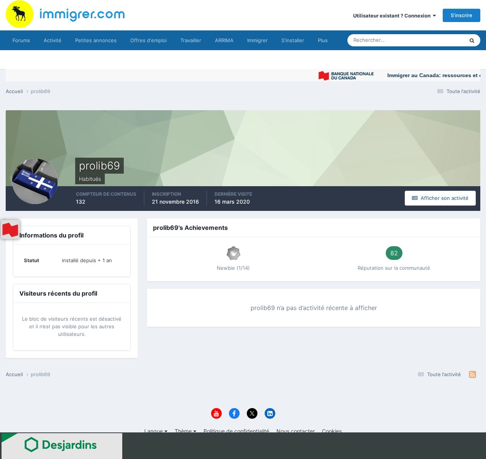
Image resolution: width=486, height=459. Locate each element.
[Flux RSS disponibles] (472, 374)
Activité (53, 40)
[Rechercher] (472, 40)
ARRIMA (224, 40)
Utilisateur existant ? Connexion (393, 16)
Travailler (190, 40)
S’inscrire (461, 15)
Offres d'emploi (148, 40)
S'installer (292, 40)
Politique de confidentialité (236, 431)
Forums (21, 40)
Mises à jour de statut (430, 40)
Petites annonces (96, 40)
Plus (323, 40)
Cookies (332, 431)
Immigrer (257, 40)
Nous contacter (295, 431)
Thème (184, 431)
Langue (154, 431)
